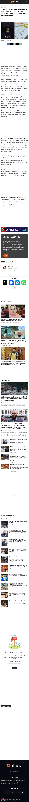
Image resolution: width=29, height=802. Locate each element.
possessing (8, 205)
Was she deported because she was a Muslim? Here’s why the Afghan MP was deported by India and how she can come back (13, 321)
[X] (11, 44)
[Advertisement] (11, 482)
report (18, 138)
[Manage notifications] (3, 799)
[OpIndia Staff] (4, 269)
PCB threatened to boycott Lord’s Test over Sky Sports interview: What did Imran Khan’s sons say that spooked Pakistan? (19, 449)
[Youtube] (22, 792)
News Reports (3, 7)
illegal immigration (5, 263)
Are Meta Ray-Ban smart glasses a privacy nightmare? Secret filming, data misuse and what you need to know (17, 594)
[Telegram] (14, 44)
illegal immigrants (23, 261)
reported (3, 72)
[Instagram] (10, 271)
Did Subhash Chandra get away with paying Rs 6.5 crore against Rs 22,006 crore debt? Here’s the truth (18, 441)
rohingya (11, 263)
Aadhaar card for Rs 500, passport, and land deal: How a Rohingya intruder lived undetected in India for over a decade (13, 342)
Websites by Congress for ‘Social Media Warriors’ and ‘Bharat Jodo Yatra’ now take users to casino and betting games (18, 602)
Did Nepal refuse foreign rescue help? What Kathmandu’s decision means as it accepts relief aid (14, 399)
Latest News (5, 519)
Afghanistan (8, 261)
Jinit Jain (2, 402)
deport (17, 261)
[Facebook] (8, 44)
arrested (21, 197)
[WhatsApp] (20, 44)
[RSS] (13, 792)
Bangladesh (13, 261)
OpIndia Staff (24, 19)
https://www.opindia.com (12, 268)
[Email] (17, 44)
